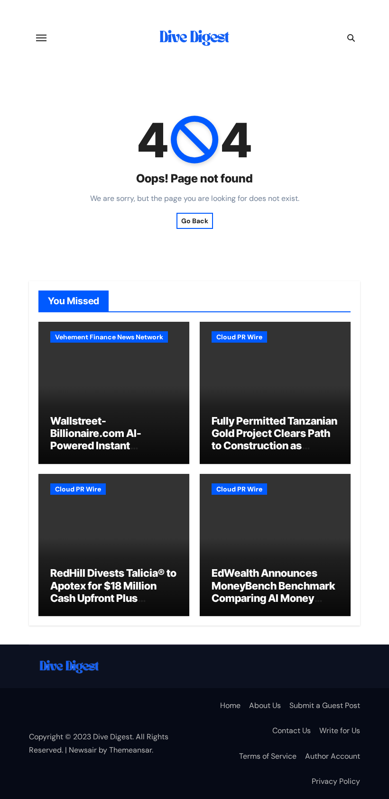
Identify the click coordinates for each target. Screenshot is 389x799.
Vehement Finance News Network (109, 337)
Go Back (194, 221)
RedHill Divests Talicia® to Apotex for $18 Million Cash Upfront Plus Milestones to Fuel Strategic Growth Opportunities (113, 604)
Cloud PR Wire (239, 337)
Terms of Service (267, 756)
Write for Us (339, 730)
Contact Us (291, 730)
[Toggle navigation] (41, 38)
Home (230, 705)
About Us (265, 705)
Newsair (83, 750)
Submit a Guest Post (324, 705)
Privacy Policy (336, 781)
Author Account (332, 756)
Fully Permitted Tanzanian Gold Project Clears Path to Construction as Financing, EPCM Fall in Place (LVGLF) (274, 446)
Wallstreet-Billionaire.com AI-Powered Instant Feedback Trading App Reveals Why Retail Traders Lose (104, 452)
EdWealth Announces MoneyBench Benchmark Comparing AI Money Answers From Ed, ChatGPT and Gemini (273, 598)
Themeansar (130, 750)
